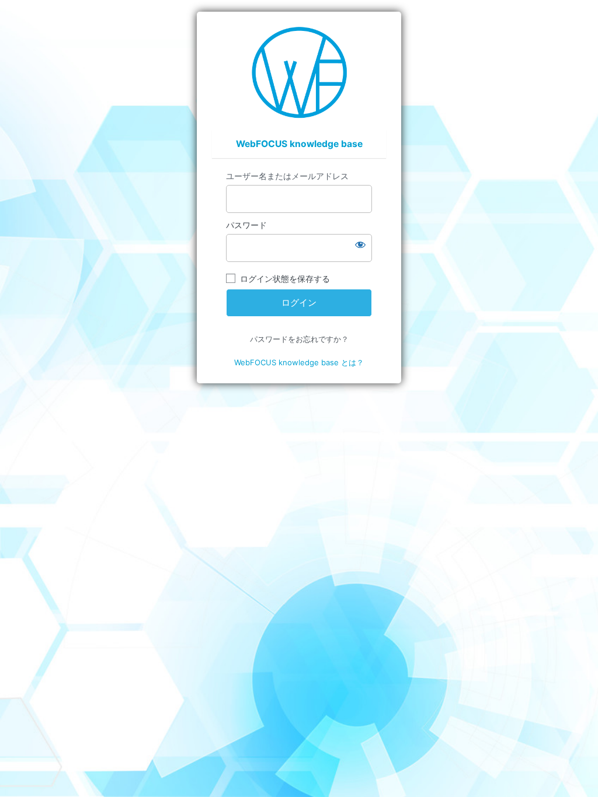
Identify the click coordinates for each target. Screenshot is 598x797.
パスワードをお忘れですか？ (299, 339)
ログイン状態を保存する (285, 279)
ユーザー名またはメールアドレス (287, 176)
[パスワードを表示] (360, 244)
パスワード (246, 225)
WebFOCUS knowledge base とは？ (299, 362)
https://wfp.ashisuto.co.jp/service (299, 72)
